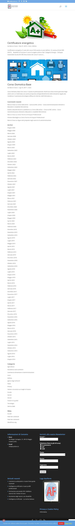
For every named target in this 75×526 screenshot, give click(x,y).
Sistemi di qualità (13, 401)
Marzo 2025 (11, 147)
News (9, 384)
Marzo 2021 (11, 198)
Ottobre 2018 (12, 263)
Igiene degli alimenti (14, 381)
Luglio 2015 (11, 342)
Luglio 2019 (11, 241)
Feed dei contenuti (13, 416)
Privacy (10, 386)
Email (42, 437)
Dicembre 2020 (12, 207)
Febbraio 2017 (12, 308)
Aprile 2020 (11, 221)
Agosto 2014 (11, 353)
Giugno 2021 (11, 193)
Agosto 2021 (11, 187)
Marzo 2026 (11, 133)
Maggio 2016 (11, 325)
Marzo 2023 (11, 156)
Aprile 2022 (11, 173)
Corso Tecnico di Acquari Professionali (29, 115)
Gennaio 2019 (12, 255)
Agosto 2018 (11, 269)
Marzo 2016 (11, 328)
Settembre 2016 (12, 320)
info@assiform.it (14, 446)
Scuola (10, 392)
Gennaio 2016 (12, 331)
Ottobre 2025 (12, 139)
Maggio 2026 (11, 130)
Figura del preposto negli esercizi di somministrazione (34, 120)
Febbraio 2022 (12, 176)
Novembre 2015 (12, 334)
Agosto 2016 (11, 322)
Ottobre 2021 (12, 184)
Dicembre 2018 (12, 258)
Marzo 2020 (11, 224)
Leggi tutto (68, 523)
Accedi (10, 414)
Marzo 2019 (11, 249)
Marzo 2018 (11, 283)
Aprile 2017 (11, 303)
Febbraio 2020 (12, 226)
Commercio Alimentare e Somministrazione (21, 372)
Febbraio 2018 (12, 286)
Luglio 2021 (11, 190)
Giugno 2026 (11, 128)
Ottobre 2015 (12, 337)
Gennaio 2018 (12, 289)
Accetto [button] (61, 523)
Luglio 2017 (11, 297)
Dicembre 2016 (12, 314)
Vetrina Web (11, 406)
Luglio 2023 (11, 153)
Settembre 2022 (12, 167)
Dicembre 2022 (12, 162)
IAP (43, 447)
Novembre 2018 (12, 260)
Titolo (42, 452)
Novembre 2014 (12, 345)
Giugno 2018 (11, 274)
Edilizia (34, 46)
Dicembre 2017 (12, 291)
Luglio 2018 (11, 272)
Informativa (43, 512)
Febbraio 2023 (12, 159)
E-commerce (46, 445)
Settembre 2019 (12, 235)
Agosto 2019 (11, 238)
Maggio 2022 (11, 170)
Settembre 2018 (12, 266)
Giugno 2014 (11, 359)
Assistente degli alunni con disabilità (20, 496)
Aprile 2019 (11, 246)
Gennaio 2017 (12, 311)
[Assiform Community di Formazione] (51, 503)
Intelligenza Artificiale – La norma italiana (21, 499)
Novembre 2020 (12, 209)
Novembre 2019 (12, 232)
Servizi (10, 395)
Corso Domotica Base (19, 84)
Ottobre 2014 (12, 348)
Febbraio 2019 (12, 252)
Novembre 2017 (12, 294)
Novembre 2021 (12, 181)
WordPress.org (12, 422)
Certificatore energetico (21, 43)
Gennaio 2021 (12, 204)
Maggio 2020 (11, 218)
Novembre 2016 (12, 317)
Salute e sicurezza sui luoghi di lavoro (19, 389)
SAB (43, 449)
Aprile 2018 (11, 280)
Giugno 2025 (11, 145)
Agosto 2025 (11, 142)
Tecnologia (11, 403)
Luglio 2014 (11, 356)
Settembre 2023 (12, 150)
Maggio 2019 (11, 243)
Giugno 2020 (11, 215)
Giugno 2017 (11, 300)
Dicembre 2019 (12, 229)
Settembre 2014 (12, 351)
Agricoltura (11, 367)
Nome (42, 458)
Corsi (29, 46)
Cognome (43, 465)
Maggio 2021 (11, 195)
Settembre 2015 (12, 339)
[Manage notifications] (3, 520)
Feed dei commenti (13, 419)
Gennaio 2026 (12, 136)
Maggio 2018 (11, 277)
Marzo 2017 (11, 306)
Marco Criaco (13, 46)
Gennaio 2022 (12, 178)
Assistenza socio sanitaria (15, 369)
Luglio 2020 (11, 212)
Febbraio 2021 (12, 201)
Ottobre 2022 (12, 164)
